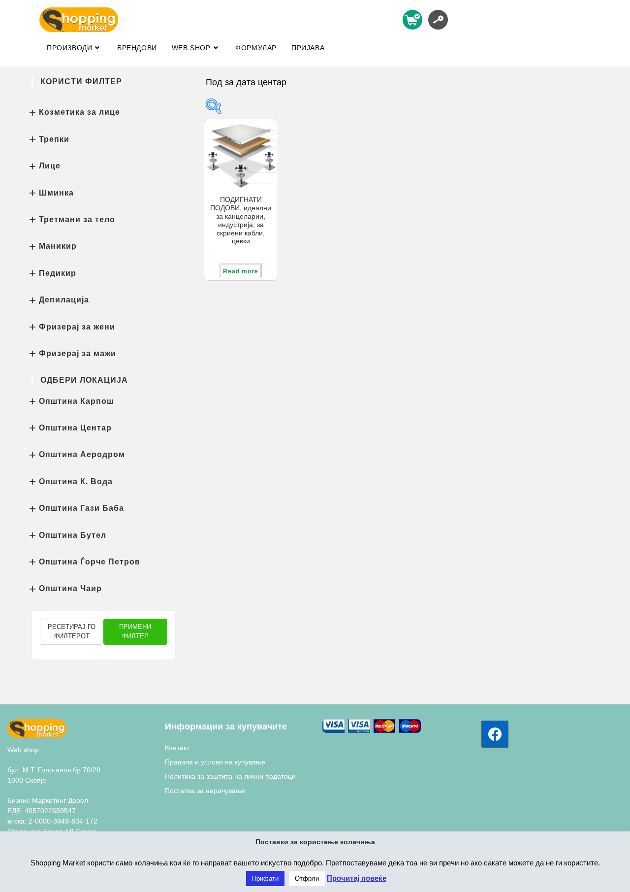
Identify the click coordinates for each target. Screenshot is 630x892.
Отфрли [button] (307, 878)
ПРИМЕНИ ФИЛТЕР (135, 631)
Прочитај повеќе (356, 878)
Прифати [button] (265, 878)
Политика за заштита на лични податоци (230, 776)
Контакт (177, 748)
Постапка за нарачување (205, 790)
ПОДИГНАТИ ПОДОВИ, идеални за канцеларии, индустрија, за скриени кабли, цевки (240, 220)
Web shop (23, 750)
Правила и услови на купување (215, 762)
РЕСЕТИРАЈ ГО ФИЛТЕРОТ (71, 631)
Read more (240, 271)
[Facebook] (494, 734)
